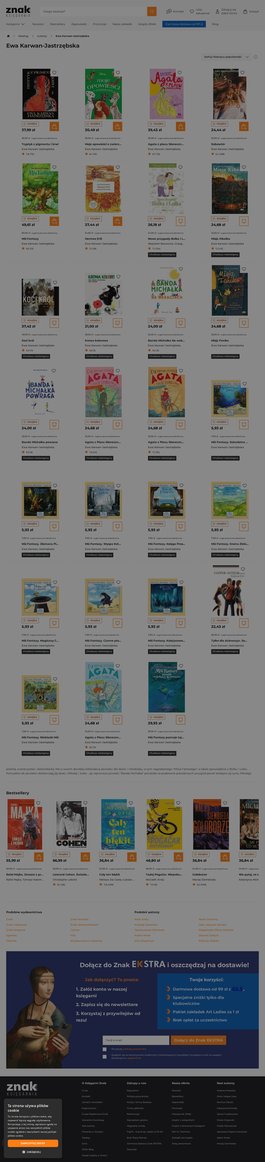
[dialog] (33, 1128)
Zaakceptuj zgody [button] (33, 1143)
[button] (33, 1152)
